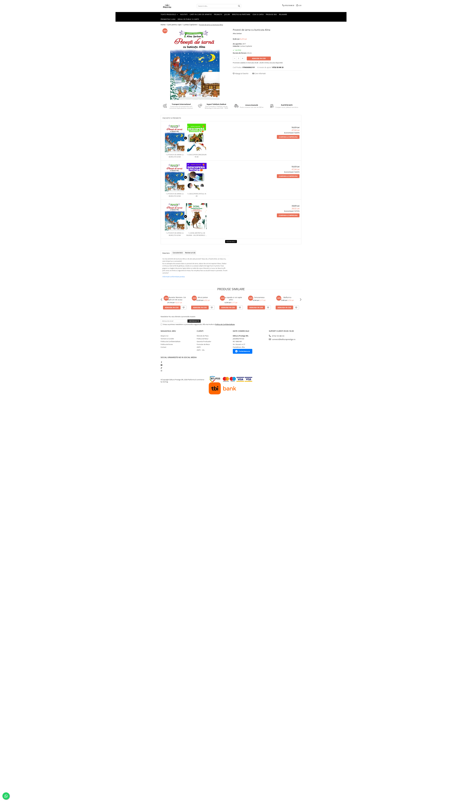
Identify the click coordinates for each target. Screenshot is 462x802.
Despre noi (164, 336)
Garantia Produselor (204, 341)
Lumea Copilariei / (191, 24)
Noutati (184, 14)
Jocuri (227, 14)
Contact (163, 347)
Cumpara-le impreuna (288, 137)
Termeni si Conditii (167, 339)
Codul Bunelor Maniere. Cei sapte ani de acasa (175, 298)
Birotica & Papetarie (241, 14)
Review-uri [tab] (190, 253)
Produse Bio (271, 14)
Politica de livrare (167, 344)
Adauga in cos (259, 58)
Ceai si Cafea (258, 14)
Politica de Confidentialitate (225, 324)
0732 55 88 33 (278, 336)
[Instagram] (161, 371)
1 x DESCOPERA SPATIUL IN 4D (196, 195)
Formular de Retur (203, 344)
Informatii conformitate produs (173, 277)
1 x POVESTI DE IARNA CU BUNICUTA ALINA (175, 156)
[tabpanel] (195, 64)
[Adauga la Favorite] (183, 307)
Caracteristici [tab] (178, 253)
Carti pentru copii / (175, 24)
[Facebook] (161, 362)
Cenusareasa (259, 297)
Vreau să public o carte (188, 19)
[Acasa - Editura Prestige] (173, 6)
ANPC (199, 347)
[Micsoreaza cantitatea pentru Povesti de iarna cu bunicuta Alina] (234, 58)
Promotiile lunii (168, 19)
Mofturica (287, 297)
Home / (164, 24)
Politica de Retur (202, 339)
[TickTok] (161, 368)
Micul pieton (203, 297)
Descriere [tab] (166, 253)
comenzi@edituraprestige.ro (283, 339)
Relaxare (283, 14)
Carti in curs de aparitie (201, 14)
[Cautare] (239, 6)
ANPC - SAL (201, 350)
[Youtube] (161, 365)
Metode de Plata (203, 336)
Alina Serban (237, 33)
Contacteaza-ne (244, 351)
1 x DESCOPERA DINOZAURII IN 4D (196, 156)
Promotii (218, 14)
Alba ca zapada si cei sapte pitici (231, 298)
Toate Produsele (168, 14)
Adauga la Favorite (241, 73)
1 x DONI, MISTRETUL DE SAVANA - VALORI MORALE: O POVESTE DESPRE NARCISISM (196, 234)
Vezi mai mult (231, 241)
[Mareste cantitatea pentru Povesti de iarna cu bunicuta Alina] (242, 58)
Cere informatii (260, 73)
